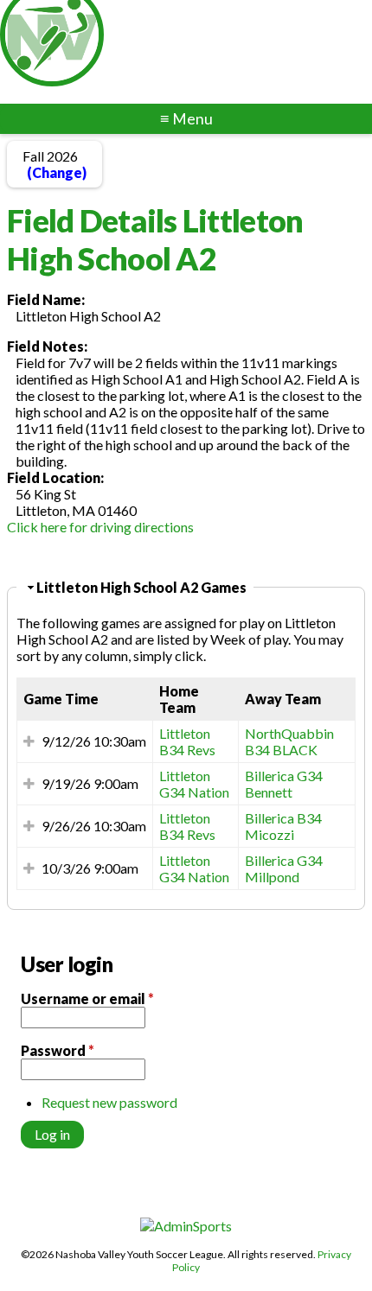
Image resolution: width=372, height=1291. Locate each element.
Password (57, 1050)
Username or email (87, 998)
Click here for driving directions (100, 526)
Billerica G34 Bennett (284, 783)
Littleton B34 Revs (187, 741)
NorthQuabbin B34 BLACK (289, 741)
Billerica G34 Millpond (284, 868)
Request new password (109, 1102)
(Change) (57, 172)
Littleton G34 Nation (194, 783)
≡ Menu (186, 119)
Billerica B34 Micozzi (283, 826)
